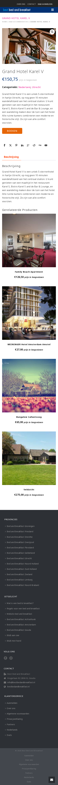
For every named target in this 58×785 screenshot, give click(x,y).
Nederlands (12, 729)
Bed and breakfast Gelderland (21, 553)
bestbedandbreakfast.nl (18, 686)
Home (4, 22)
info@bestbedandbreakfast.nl (21, 682)
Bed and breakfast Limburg (19, 579)
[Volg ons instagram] (11, 658)
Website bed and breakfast (19, 614)
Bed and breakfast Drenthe (20, 537)
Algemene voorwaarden (18, 713)
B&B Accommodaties (18, 22)
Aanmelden (12, 703)
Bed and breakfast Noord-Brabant (23, 585)
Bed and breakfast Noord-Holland (23, 563)
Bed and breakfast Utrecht (19, 558)
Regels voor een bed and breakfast (23, 608)
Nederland (24, 87)
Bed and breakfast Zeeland (19, 574)
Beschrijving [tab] (11, 156)
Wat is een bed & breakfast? (20, 603)
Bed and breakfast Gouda (19, 630)
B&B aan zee (13, 635)
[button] (52, 31)
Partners (11, 724)
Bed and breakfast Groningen (20, 526)
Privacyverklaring (14, 719)
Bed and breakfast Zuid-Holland (22, 569)
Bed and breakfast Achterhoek (21, 619)
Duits (9, 735)
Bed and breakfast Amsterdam (21, 624)
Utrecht (36, 87)
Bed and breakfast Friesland (20, 531)
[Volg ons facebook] (5, 658)
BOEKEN (12, 130)
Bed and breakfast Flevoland (20, 547)
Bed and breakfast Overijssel (20, 542)
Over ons (11, 708)
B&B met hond (14, 640)
